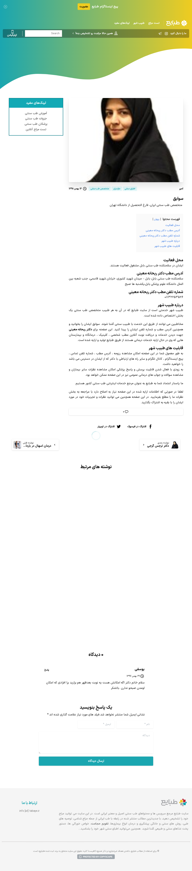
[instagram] (166, 33)
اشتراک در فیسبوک (136, 426)
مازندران (91, 53)
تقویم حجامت (100, 824)
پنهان (156, 219)
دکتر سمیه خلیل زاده (71, 582)
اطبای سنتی (108, 53)
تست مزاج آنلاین (36, 129)
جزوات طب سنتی (36, 118)
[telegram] (160, 33)
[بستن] (5, 6)
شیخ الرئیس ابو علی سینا (157, 554)
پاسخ (46, 670)
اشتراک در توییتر (106, 426)
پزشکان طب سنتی (36, 124)
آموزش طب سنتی (36, 113)
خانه (122, 53)
